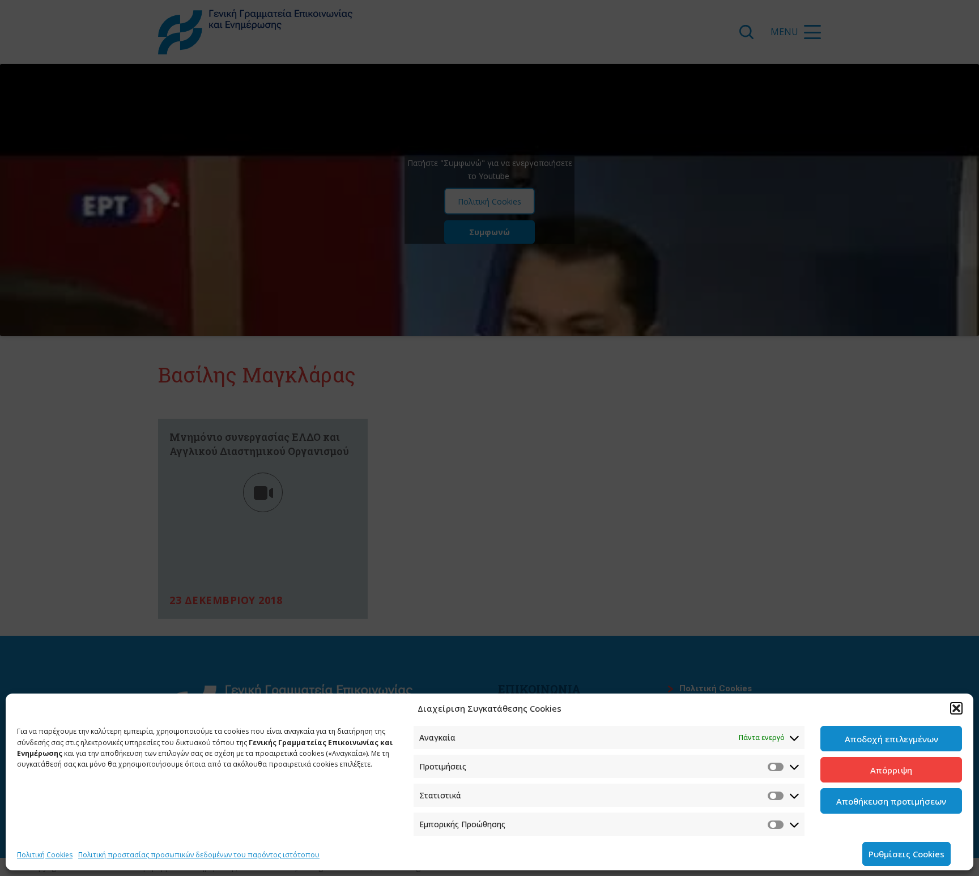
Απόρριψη (891, 770)
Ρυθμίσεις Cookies (906, 854)
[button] (956, 708)
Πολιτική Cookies (45, 855)
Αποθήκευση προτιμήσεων (891, 801)
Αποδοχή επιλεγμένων (891, 739)
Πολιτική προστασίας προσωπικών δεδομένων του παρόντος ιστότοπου (199, 855)
